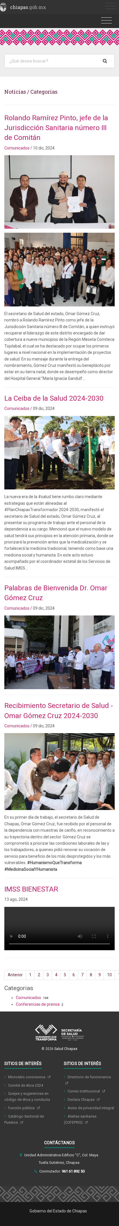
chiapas (28, 7)
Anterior (15, 974)
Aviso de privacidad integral (91, 1108)
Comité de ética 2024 (25, 1085)
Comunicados (16, 148)
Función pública (22, 1108)
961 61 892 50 (73, 1171)
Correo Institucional (84, 1091)
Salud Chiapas (65, 1049)
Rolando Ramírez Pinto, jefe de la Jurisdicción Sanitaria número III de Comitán (56, 128)
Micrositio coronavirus (27, 1077)
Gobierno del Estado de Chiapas (58, 1211)
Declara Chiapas (81, 1099)
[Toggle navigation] (111, 6)
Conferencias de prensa (38, 1004)
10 (109, 974)
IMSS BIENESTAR (31, 889)
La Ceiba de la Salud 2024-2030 (54, 398)
